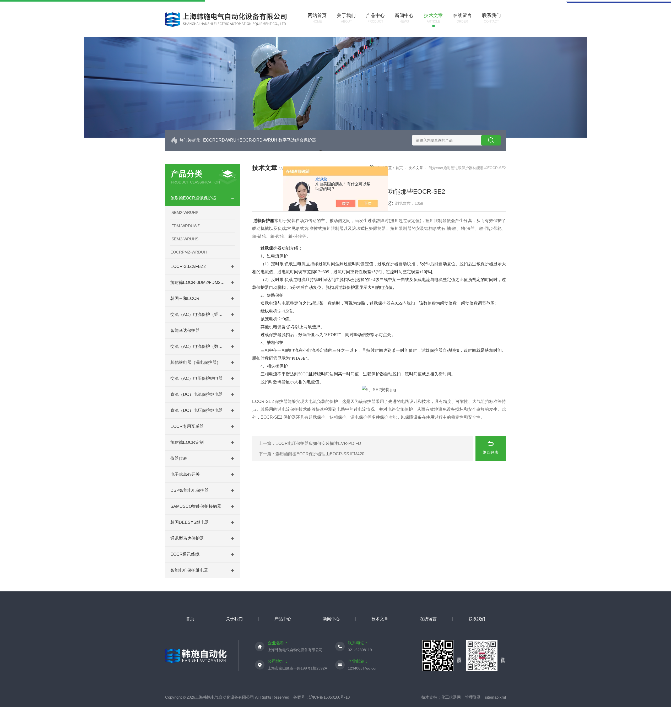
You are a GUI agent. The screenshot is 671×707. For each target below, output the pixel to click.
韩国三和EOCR (184, 298)
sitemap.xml (495, 697)
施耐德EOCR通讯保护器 (193, 198)
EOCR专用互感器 (187, 426)
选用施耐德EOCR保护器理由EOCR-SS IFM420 (319, 454)
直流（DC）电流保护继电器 (196, 394)
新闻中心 (331, 619)
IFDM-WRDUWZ (185, 226)
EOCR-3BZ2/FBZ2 (188, 266)
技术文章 (415, 168)
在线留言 (428, 619)
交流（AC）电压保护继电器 (196, 378)
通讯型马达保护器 (187, 538)
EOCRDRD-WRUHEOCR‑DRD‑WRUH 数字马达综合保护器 (259, 140)
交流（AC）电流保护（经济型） (197, 314)
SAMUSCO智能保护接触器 (195, 506)
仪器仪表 (178, 458)
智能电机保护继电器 (189, 570)
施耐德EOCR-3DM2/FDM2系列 (197, 282)
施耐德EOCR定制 (187, 442)
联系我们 (476, 619)
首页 (399, 168)
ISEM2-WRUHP (184, 212)
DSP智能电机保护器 (189, 490)
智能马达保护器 (185, 330)
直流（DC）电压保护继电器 (196, 410)
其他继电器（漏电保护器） (195, 362)
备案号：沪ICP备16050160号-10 (321, 697)
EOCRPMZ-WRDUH (188, 252)
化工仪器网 (451, 697)
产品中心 (282, 619)
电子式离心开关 (185, 474)
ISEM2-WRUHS (184, 239)
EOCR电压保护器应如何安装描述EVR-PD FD (318, 443)
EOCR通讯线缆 (184, 554)
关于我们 (234, 619)
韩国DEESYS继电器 (189, 522)
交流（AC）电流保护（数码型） (197, 346)
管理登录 (473, 697)
